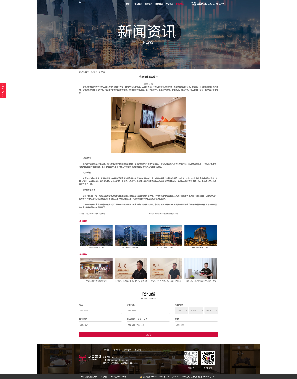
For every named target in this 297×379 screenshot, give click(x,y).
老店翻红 (148, 4)
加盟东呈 (159, 4)
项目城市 (179, 305)
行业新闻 (102, 72)
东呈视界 (169, 4)
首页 (128, 4)
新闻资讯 (180, 4)
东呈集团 (138, 4)
